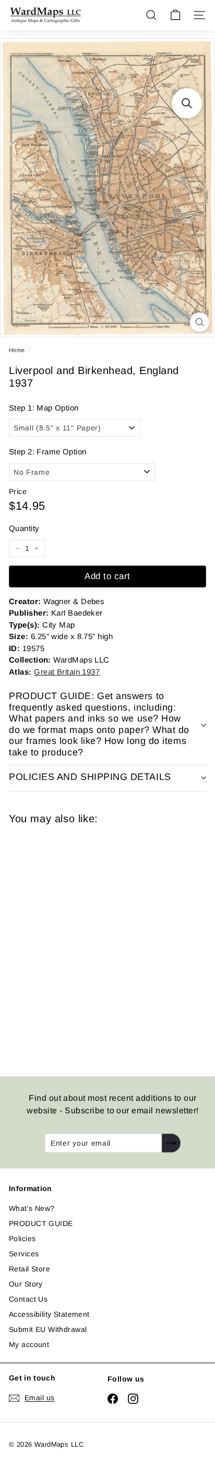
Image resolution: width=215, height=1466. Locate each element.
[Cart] (175, 15)
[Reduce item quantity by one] (18, 548)
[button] (187, 103)
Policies (22, 1238)
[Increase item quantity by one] (36, 548)
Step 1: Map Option (44, 407)
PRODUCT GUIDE (41, 1223)
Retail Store (29, 1269)
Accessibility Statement (49, 1314)
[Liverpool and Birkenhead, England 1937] (83, 944)
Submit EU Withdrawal (48, 1329)
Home (17, 350)
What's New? (32, 1208)
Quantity (24, 528)
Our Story (26, 1284)
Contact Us (28, 1299)
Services (24, 1253)
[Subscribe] (171, 1143)
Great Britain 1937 (67, 671)
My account (29, 1344)
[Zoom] (199, 322)
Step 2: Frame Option (47, 451)
